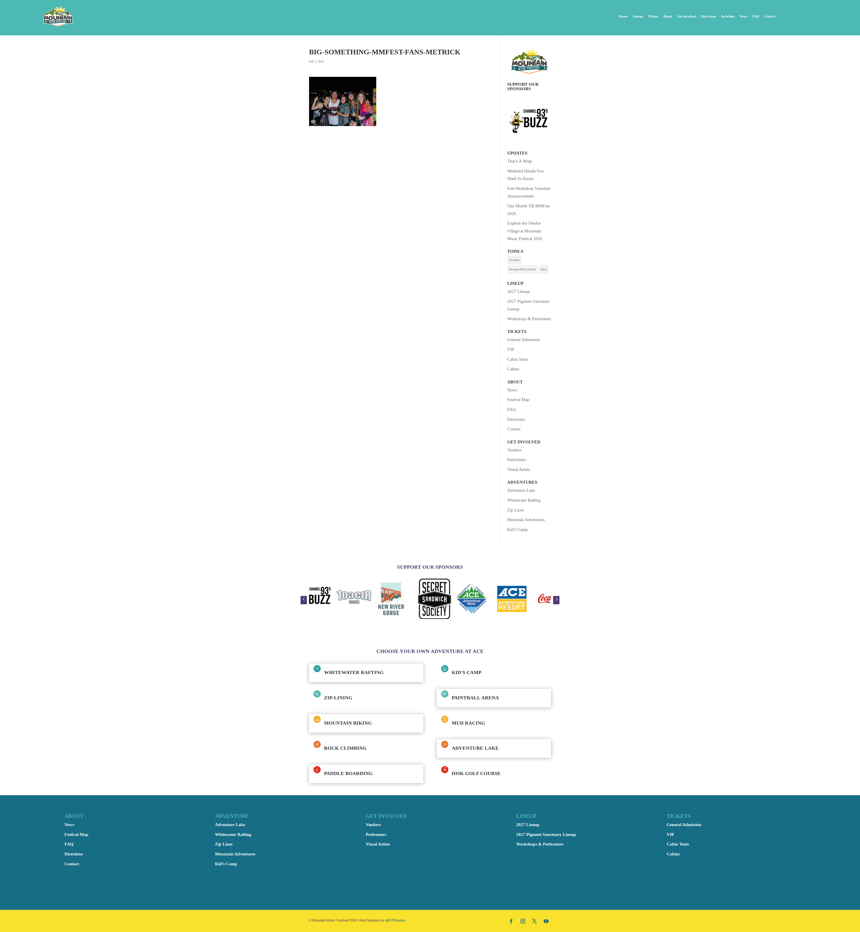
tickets (543, 269)
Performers (516, 459)
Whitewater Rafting (524, 500)
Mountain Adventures (526, 519)
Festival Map (518, 399)
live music (514, 260)
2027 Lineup (518, 291)
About (667, 16)
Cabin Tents (517, 359)
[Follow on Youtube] (546, 921)
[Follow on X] (534, 921)
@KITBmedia (395, 920)
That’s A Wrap (519, 161)
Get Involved (686, 16)
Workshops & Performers (529, 318)
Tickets (653, 16)
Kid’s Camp (517, 529)
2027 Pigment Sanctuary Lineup (546, 834)
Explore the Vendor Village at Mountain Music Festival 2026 (524, 231)
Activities (728, 16)
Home (623, 16)
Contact (770, 16)
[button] (304, 600)
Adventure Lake (521, 490)
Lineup (638, 16)
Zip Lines (515, 510)
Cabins (513, 369)
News (743, 16)
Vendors (514, 450)
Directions (708, 16)
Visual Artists (518, 469)
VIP (510, 349)
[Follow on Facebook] (511, 921)
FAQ (755, 16)
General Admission (523, 339)
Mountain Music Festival (522, 269)
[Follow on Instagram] (523, 921)
